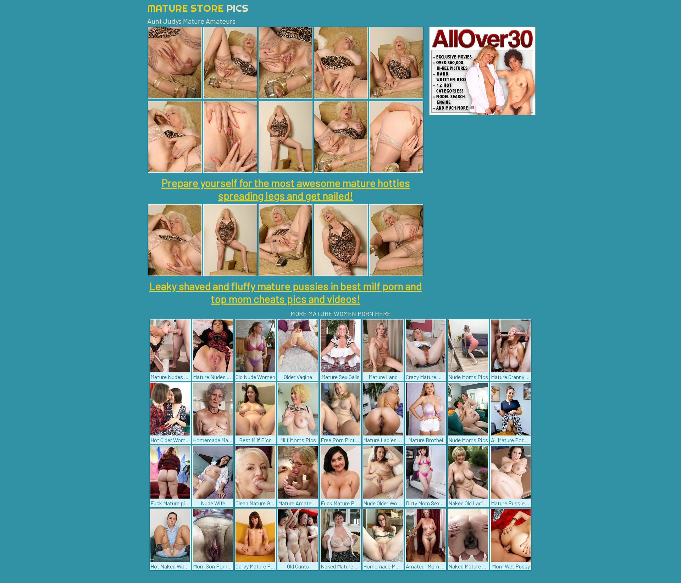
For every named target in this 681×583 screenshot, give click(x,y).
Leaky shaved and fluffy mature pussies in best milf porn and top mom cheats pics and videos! (285, 292)
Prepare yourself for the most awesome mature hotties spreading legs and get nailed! (285, 189)
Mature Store (197, 8)
